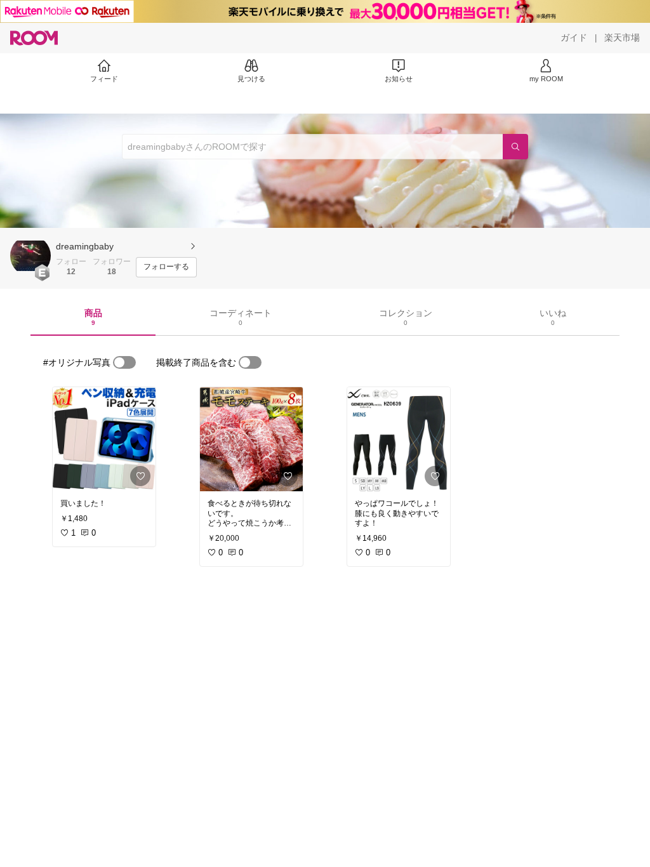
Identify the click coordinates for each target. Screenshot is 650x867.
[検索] (515, 146)
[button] (30, 255)
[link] (104, 439)
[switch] (124, 362)
